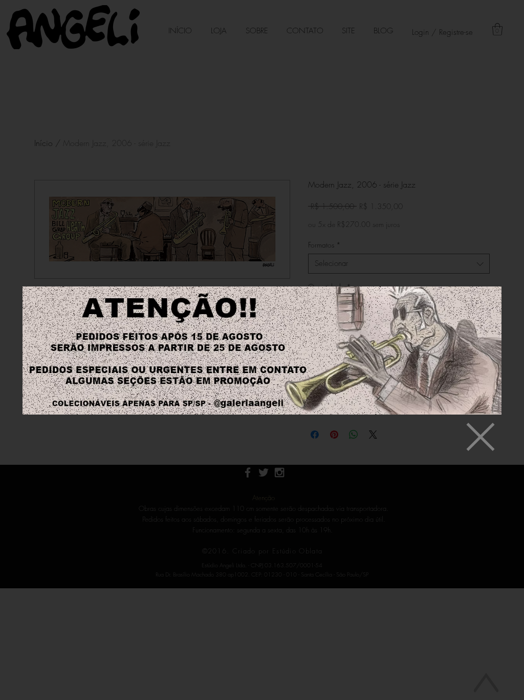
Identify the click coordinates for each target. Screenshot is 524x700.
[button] (480, 437)
